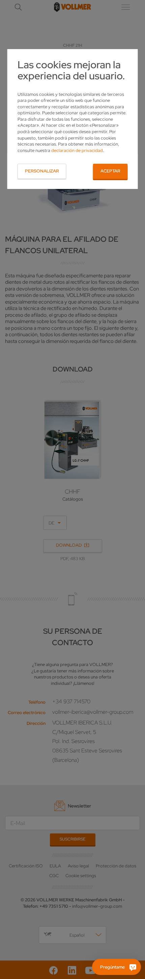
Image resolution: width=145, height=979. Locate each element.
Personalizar (42, 171)
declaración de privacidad (77, 150)
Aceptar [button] (110, 171)
